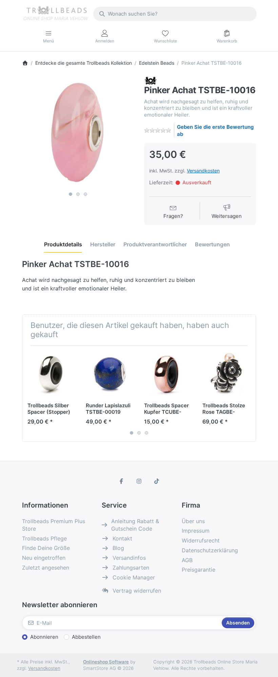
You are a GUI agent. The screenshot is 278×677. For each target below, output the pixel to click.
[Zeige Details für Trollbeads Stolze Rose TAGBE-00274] (226, 374)
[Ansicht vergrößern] (78, 132)
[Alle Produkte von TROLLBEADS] (150, 80)
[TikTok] (156, 481)
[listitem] (78, 132)
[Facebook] (121, 481)
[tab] (63, 244)
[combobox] (175, 14)
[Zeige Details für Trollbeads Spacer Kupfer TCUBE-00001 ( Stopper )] (168, 374)
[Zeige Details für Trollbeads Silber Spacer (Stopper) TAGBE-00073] (51, 374)
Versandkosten (203, 170)
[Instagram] (139, 481)
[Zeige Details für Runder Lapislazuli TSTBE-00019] (110, 374)
